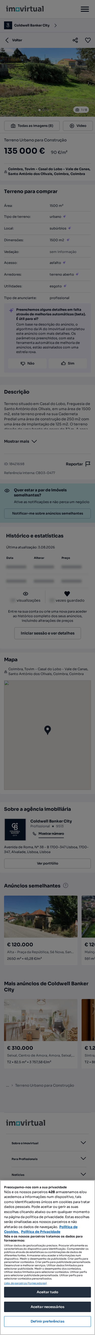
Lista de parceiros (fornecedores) (25, 1283)
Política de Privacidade (40, 1232)
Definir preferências (47, 1321)
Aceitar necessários (47, 1307)
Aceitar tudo (48, 1292)
